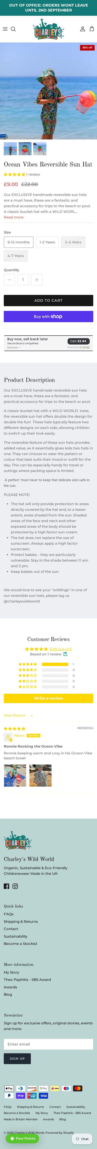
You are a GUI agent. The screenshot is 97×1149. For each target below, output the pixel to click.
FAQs (9, 914)
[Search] (15, 29)
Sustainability (15, 936)
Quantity (11, 270)
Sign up (17, 1058)
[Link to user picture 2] (40, 775)
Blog (8, 994)
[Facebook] (6, 886)
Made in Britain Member (21, 1119)
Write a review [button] (48, 698)
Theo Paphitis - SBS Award (27, 979)
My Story (11, 972)
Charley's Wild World (29, 1132)
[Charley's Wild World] (49, 29)
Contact (11, 929)
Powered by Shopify (59, 1132)
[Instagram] (15, 886)
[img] (14, 728)
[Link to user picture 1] (15, 775)
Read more (14, 217)
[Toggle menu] (5, 29)
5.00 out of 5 (61, 649)
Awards (10, 987)
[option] (48, 91)
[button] (15, 174)
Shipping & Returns (21, 921)
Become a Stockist (20, 943)
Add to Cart (48, 300)
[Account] (81, 29)
